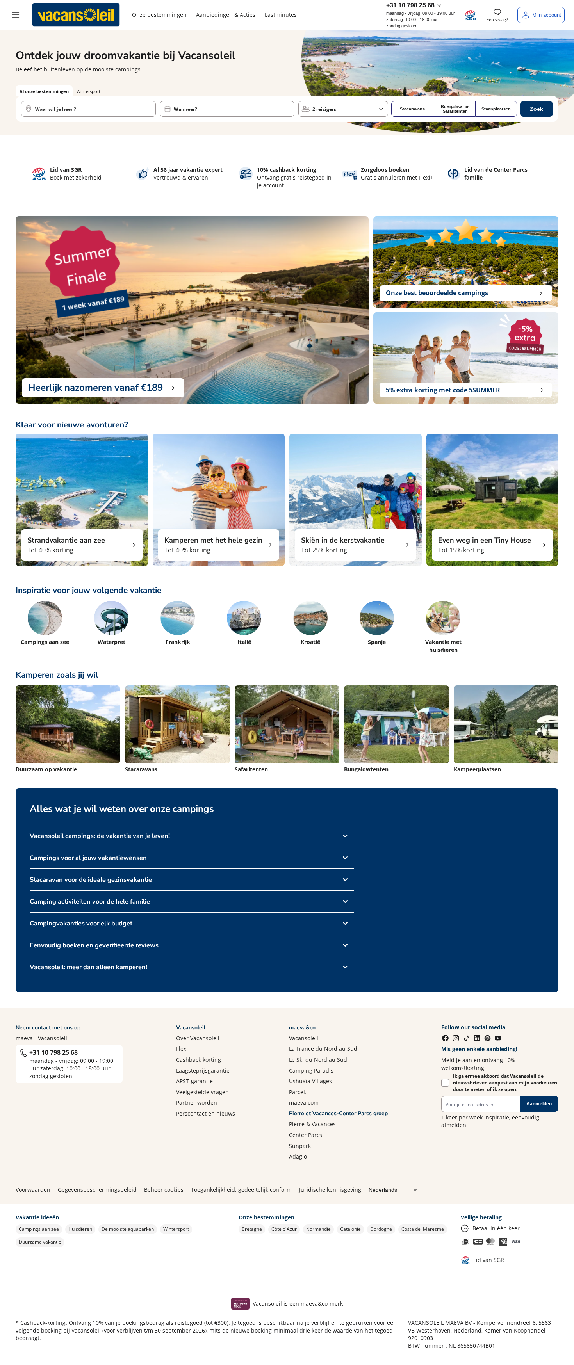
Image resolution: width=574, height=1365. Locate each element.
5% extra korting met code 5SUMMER (443, 390)
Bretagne (252, 1229)
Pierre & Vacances (312, 1124)
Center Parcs (305, 1135)
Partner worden (196, 1102)
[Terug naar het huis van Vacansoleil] (76, 15)
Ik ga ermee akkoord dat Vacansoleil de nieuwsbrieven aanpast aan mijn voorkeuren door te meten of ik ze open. (505, 1083)
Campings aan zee (39, 1229)
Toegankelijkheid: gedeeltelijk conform (241, 1189)
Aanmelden (539, 1104)
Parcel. (298, 1092)
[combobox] (88, 109)
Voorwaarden (33, 1189)
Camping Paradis (311, 1070)
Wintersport (176, 1229)
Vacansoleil (303, 1038)
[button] (15, 15)
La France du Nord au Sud (323, 1048)
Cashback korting (198, 1059)
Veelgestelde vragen (202, 1092)
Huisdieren (80, 1229)
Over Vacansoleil (197, 1038)
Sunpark (300, 1146)
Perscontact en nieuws (205, 1113)
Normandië (318, 1229)
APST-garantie (194, 1081)
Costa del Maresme (422, 1229)
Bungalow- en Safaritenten (455, 109)
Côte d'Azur (284, 1229)
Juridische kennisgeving (330, 1189)
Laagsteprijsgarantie (203, 1070)
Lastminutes (281, 14)
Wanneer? (185, 109)
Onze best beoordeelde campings (437, 292)
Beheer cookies (164, 1189)
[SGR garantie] (470, 15)
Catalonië (350, 1229)
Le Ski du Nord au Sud (318, 1059)
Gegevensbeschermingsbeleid (97, 1189)
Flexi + (184, 1048)
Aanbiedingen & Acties (225, 14)
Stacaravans (412, 109)
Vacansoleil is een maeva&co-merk (298, 1303)
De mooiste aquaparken (128, 1229)
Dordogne (381, 1229)
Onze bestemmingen (159, 14)
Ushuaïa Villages (310, 1081)
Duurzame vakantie (40, 1242)
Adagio (298, 1156)
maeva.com (304, 1102)
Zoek (536, 109)
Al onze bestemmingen (44, 91)
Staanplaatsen (496, 109)
